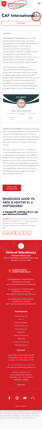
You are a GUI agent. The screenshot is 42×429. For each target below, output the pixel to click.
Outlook (19, 233)
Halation (24, 406)
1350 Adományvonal (21, 316)
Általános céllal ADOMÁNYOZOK (11, 188)
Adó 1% (21, 319)
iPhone (27, 233)
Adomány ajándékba (21, 322)
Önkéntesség (21, 338)
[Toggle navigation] (39, 3)
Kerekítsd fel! (21, 332)
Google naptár (9, 233)
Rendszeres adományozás (21, 342)
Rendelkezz (6, 219)
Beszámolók (21, 385)
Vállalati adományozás (21, 345)
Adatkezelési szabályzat (21, 380)
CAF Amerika (21, 23)
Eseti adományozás (21, 329)
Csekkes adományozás (21, 326)
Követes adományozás (21, 335)
